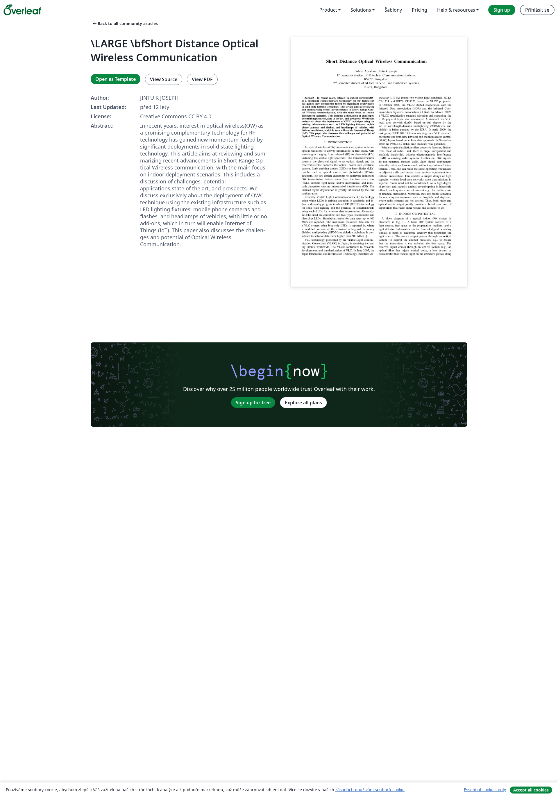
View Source (163, 79)
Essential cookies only (485, 789)
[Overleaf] (22, 10)
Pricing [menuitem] (419, 10)
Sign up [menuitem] (501, 10)
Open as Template (115, 79)
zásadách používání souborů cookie (370, 789)
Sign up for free (253, 402)
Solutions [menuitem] (360, 10)
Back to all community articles (125, 23)
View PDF (202, 79)
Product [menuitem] (328, 10)
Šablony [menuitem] (393, 10)
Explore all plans (303, 402)
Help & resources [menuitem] (456, 10)
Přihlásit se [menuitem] (537, 10)
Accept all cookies (531, 790)
